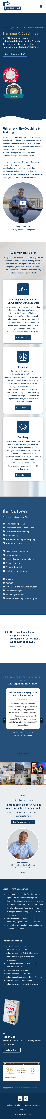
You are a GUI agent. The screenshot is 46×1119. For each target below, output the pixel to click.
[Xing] (26, 1098)
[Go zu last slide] (4, 720)
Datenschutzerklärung (31, 1105)
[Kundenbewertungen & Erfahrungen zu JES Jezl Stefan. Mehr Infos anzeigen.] (14, 98)
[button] (7, 768)
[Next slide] (41, 720)
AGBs (17, 1105)
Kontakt (9, 1105)
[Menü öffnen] (40, 6)
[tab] (16, 753)
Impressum (23, 1109)
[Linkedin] (20, 1098)
